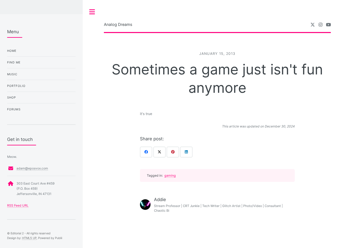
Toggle (92, 12)
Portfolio (16, 85)
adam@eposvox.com (32, 168)
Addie (160, 199)
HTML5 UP (29, 238)
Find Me (13, 62)
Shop (11, 97)
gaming (170, 175)
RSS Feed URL (18, 205)
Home (11, 50)
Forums (14, 109)
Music (12, 74)
